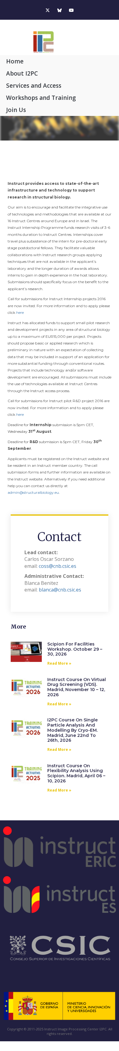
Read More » (59, 663)
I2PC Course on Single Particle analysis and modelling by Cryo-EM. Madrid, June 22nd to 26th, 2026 (72, 730)
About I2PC (22, 73)
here (20, 312)
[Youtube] (72, 10)
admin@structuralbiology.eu (33, 492)
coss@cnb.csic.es (57, 566)
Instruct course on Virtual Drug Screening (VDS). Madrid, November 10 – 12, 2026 (76, 687)
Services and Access (33, 86)
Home (14, 61)
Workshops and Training (41, 98)
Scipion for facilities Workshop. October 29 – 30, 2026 (74, 649)
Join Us (16, 110)
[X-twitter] (47, 10)
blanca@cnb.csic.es (60, 589)
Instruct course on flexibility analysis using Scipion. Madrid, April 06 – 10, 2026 (76, 773)
